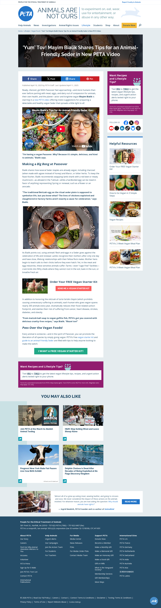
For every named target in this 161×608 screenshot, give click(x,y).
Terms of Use (39, 602)
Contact (64, 598)
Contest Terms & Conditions (82, 598)
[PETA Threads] (138, 128)
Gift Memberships (102, 578)
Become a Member (103, 543)
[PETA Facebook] (126, 123)
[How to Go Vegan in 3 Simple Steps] (125, 187)
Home (20, 31)
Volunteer (24, 559)
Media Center (75, 539)
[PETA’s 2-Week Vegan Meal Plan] (125, 236)
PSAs (72, 547)
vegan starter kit (86, 337)
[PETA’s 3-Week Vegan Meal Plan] (125, 260)
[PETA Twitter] (131, 123)
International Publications (25, 581)
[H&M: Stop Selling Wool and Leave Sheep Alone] (83, 423)
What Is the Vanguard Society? (104, 568)
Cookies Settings (75, 602)
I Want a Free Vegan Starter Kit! (60, 351)
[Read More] (80, 501)
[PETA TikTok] (127, 128)
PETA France (125, 543)
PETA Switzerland (127, 555)
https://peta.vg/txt (56, 383)
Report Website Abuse (57, 602)
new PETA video (41, 99)
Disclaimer (101, 598)
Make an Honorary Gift (104, 555)
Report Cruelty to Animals (131, 2)
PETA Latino (125, 576)
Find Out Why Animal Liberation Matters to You (29, 549)
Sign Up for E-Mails (28, 567)
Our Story (24, 539)
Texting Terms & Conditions (120, 598)
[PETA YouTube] (111, 128)
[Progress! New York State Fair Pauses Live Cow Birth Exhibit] (38, 464)
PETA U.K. (124, 539)
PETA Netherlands (127, 551)
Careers (23, 543)
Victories (23, 555)
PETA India (124, 559)
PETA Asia (124, 567)
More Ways (99, 582)
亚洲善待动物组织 (127, 571)
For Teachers (50, 555)
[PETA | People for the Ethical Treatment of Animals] (25, 13)
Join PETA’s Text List (28, 572)
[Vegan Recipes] (125, 212)
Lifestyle (27, 31)
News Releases (76, 543)
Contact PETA (26, 576)
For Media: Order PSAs (79, 551)
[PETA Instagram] (136, 123)
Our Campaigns (51, 543)
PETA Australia (126, 563)
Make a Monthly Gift (103, 547)
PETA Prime (25, 563)
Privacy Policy (25, 602)
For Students (50, 551)
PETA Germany (126, 547)
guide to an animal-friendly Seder (38, 340)
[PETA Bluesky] (133, 128)
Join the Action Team (54, 547)
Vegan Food (35, 31)
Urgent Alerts (50, 539)
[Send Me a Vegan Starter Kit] (60, 286)
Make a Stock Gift (102, 559)
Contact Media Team (79, 555)
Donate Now (100, 539)
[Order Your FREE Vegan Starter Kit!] (125, 160)
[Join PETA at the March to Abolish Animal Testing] (38, 423)
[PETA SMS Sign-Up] (116, 128)
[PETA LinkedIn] (122, 128)
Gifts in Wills (100, 563)
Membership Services (103, 574)
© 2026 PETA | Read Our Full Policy (35, 598)
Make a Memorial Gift (104, 551)
